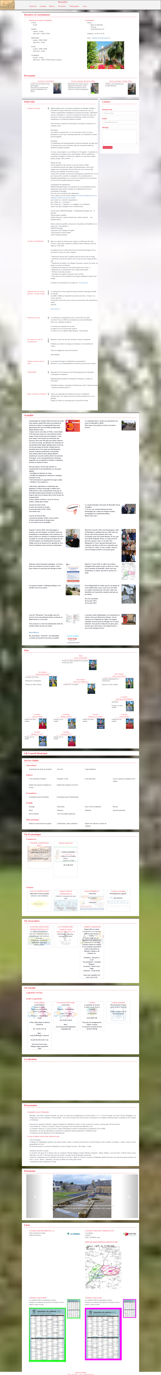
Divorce (115, 807)
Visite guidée (73, 6)
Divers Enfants (34, 814)
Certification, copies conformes (67, 823)
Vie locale (61, 6)
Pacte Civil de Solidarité (93, 807)
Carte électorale (90, 779)
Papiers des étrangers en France (67, 785)
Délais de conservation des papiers (40, 823)
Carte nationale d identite (37, 779)
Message (105, 127)
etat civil (60, 769)
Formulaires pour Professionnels (67, 797)
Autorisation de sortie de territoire (40, 769)
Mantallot (62, 2)
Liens (85, 6)
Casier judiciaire (90, 769)
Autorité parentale (119, 810)
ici (58, 363)
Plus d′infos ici (83, 283)
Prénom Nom (107, 109)
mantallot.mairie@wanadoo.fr (101, 38)
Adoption (88, 810)
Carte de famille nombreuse (66, 814)
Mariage (31, 807)
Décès (31, 810)
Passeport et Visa (62, 779)
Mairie (51, 6)
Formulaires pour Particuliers (39, 797)
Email (104, 118)
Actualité (43, 6)
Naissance (60, 810)
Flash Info (32, 6)
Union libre (61, 807)
